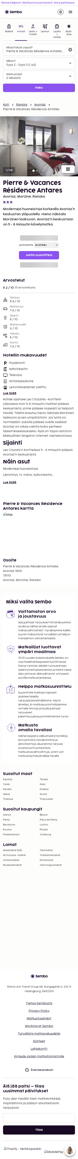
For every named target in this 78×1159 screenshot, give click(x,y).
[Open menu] (70, 12)
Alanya (7, 814)
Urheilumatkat (11, 860)
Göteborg (45, 834)
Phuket (44, 829)
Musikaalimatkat (12, 865)
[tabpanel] (39, 68)
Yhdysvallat (46, 799)
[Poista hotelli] (70, 49)
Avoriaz (40, 105)
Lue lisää (9, 393)
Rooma (7, 829)
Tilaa (39, 1130)
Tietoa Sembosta (39, 1003)
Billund (43, 814)
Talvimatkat (46, 850)
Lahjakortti (39, 1049)
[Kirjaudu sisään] (61, 12)
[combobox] (36, 51)
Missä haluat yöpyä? (19, 47)
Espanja (7, 779)
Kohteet (39, 1041)
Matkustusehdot (39, 1018)
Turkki (6, 784)
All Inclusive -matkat (14, 855)
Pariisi (6, 819)
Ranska (21, 105)
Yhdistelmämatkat (50, 855)
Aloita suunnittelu (39, 255)
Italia (42, 784)
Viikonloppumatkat (51, 865)
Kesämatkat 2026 (12, 850)
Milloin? (11, 61)
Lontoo (44, 824)
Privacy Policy (39, 1011)
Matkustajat (14, 74)
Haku (39, 87)
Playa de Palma (48, 819)
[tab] (9, 32)
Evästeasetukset (42, 1069)
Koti (6, 105)
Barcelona (9, 824)
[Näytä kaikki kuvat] (68, 169)
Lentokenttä (26, 245)
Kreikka (44, 789)
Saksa (6, 794)
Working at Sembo (39, 1026)
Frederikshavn (11, 834)
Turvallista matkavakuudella (39, 1034)
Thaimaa (8, 799)
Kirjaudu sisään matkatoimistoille (39, 1056)
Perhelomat (46, 860)
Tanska (44, 779)
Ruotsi (43, 794)
